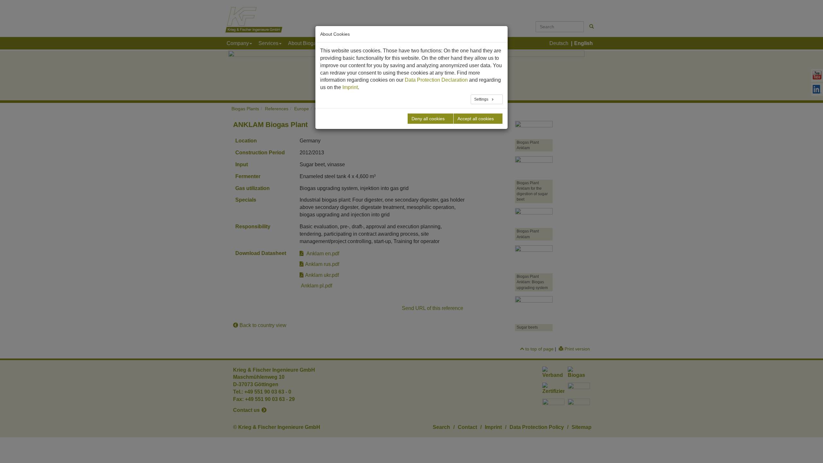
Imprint (350, 87)
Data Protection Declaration (436, 80)
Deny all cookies (428, 118)
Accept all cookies (475, 118)
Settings (481, 99)
